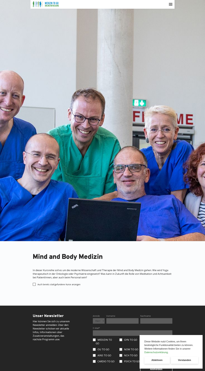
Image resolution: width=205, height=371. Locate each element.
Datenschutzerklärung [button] (156, 352)
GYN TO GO (130, 339)
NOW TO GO (131, 349)
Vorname (110, 315)
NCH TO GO (130, 355)
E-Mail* (96, 328)
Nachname (145, 315)
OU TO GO (103, 349)
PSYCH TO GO (132, 361)
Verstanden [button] (184, 360)
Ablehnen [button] (157, 360)
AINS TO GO (104, 355)
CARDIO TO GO (106, 361)
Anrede (96, 315)
